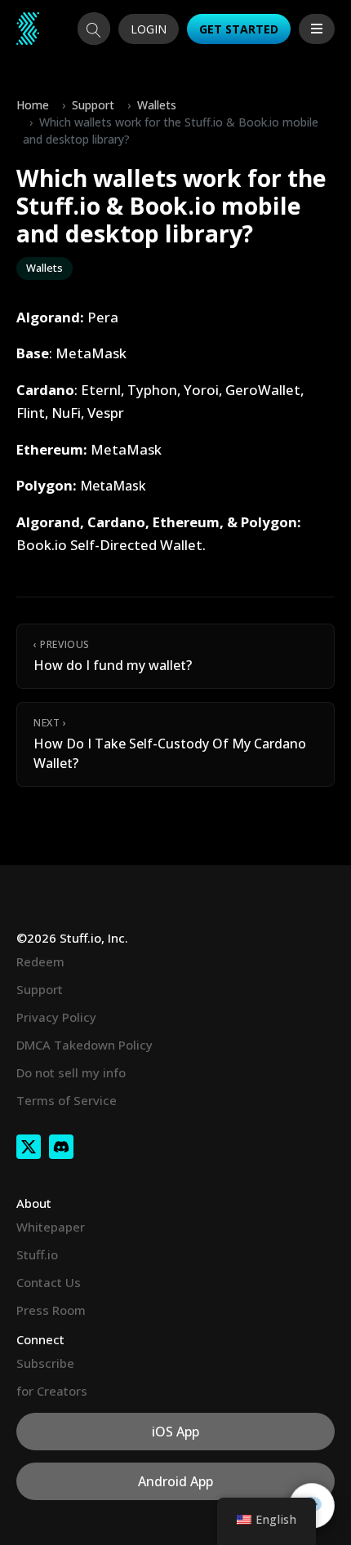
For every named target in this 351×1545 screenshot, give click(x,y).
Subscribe (45, 1363)
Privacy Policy (56, 1017)
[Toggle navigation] (317, 29)
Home (32, 105)
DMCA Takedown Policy (84, 1045)
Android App (175, 1481)
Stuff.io (37, 1254)
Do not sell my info (71, 1072)
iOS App (175, 1432)
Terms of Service (66, 1100)
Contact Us (48, 1282)
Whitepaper (50, 1227)
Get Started (238, 29)
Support (93, 105)
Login (149, 29)
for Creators (51, 1391)
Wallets (156, 105)
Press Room (51, 1310)
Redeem (40, 961)
